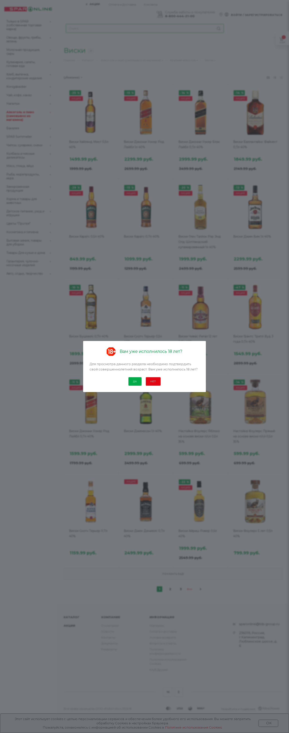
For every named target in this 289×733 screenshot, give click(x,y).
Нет (153, 381)
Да (135, 381)
